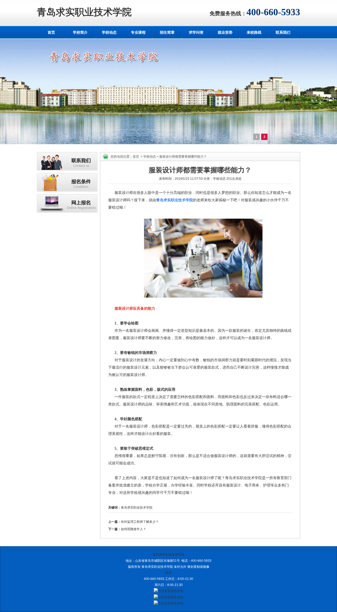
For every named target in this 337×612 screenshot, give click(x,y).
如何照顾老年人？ (133, 529)
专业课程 (138, 32)
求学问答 (196, 32)
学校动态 (109, 32)
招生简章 (167, 32)
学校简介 (80, 32)
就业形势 (225, 32)
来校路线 (254, 32)
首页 (51, 32)
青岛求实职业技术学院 (84, 12)
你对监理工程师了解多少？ (140, 522)
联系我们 (283, 32)
